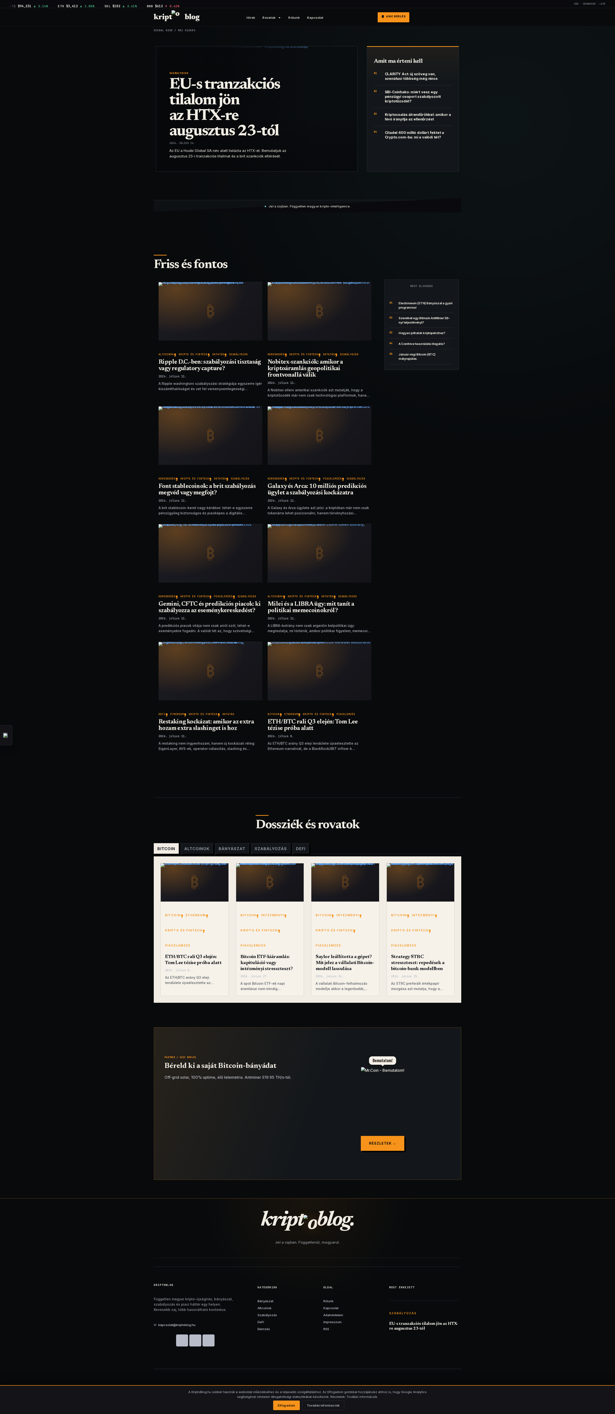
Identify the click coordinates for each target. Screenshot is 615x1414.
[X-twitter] (195, 1340)
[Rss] (209, 1340)
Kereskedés (276, 354)
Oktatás (218, 354)
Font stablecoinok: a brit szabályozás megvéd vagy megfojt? (207, 490)
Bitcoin (273, 714)
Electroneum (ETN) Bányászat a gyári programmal (426, 305)
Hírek (250, 17)
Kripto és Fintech (193, 354)
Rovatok (269, 17)
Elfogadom (286, 1405)
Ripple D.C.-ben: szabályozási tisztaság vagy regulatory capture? (210, 365)
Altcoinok (166, 354)
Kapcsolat (315, 17)
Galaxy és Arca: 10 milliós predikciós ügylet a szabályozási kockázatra (317, 490)
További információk (323, 1405)
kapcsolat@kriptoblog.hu (175, 1325)
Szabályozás (178, 73)
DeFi (162, 714)
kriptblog (176, 17)
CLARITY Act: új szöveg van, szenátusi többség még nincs (411, 76)
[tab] (166, 848)
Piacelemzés (332, 478)
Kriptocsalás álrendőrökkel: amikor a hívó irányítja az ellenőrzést (418, 116)
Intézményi (272, 915)
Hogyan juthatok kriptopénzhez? (422, 333)
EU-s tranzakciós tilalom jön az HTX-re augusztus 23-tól (224, 108)
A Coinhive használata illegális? (422, 344)
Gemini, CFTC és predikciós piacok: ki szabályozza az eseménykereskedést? (210, 607)
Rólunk (294, 17)
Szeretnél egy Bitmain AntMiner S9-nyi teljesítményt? (424, 320)
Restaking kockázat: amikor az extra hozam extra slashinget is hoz (206, 725)
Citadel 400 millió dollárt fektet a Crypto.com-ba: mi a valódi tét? (414, 134)
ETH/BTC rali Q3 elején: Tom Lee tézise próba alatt (313, 725)
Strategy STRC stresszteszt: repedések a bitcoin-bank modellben (418, 962)
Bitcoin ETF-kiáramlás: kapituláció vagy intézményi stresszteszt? (266, 962)
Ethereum (177, 714)
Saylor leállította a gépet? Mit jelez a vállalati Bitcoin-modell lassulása (345, 962)
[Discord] (182, 1340)
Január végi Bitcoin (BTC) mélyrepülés (417, 356)
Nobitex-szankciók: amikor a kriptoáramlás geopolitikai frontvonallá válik (305, 368)
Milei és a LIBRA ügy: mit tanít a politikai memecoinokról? (311, 607)
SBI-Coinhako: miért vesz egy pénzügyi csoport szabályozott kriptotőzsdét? (413, 96)
